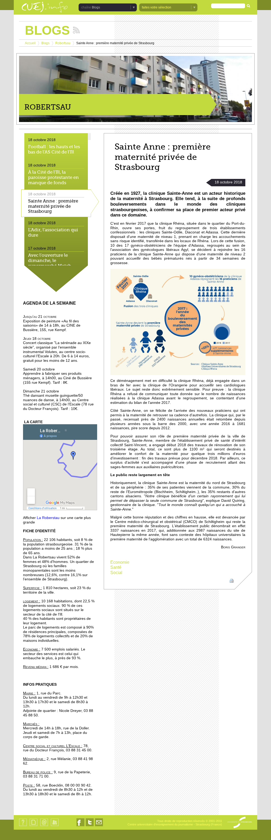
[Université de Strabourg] (239, 822)
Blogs (45, 43)
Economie (119, 562)
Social (116, 572)
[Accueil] (45, 7)
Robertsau (62, 43)
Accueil (30, 43)
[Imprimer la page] (231, 580)
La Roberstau (48, 518)
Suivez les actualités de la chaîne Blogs (76, 30)
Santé (115, 567)
